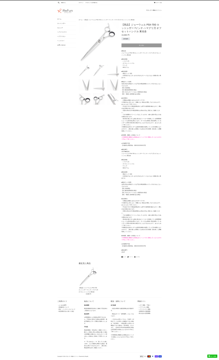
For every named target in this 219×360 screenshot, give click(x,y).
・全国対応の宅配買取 (144, 311)
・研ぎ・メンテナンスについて (66, 309)
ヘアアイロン (61, 36)
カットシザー (61, 23)
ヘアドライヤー (62, 32)
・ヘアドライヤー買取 (144, 309)
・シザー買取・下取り (144, 305)
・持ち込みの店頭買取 (144, 313)
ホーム (59, 19)
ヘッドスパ (60, 40)
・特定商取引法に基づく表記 (65, 311)
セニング (60, 27)
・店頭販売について (63, 307)
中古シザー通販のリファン (72, 356)
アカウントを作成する (91, 2)
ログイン (81, 2)
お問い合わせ (61, 45)
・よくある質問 (61, 305)
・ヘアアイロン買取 (143, 307)
